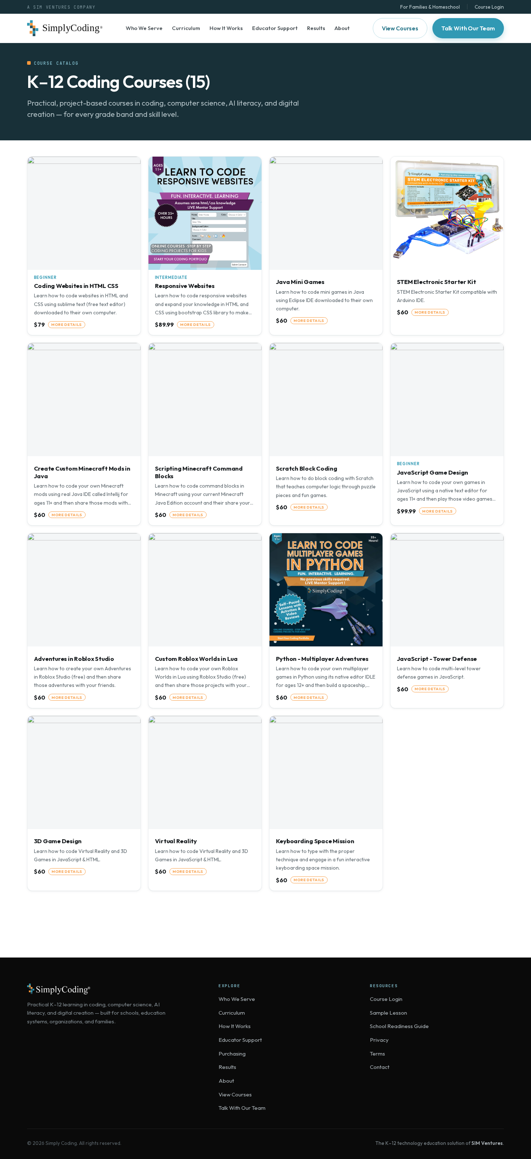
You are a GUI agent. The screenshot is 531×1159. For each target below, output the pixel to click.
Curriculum (186, 28)
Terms (377, 1053)
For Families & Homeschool (430, 7)
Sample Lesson (388, 1012)
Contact (379, 1067)
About (342, 28)
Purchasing (232, 1053)
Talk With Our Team (468, 28)
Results (316, 28)
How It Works (226, 28)
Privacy (379, 1039)
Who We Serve (144, 28)
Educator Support (275, 28)
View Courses (400, 28)
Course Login (489, 7)
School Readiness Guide (399, 1026)
